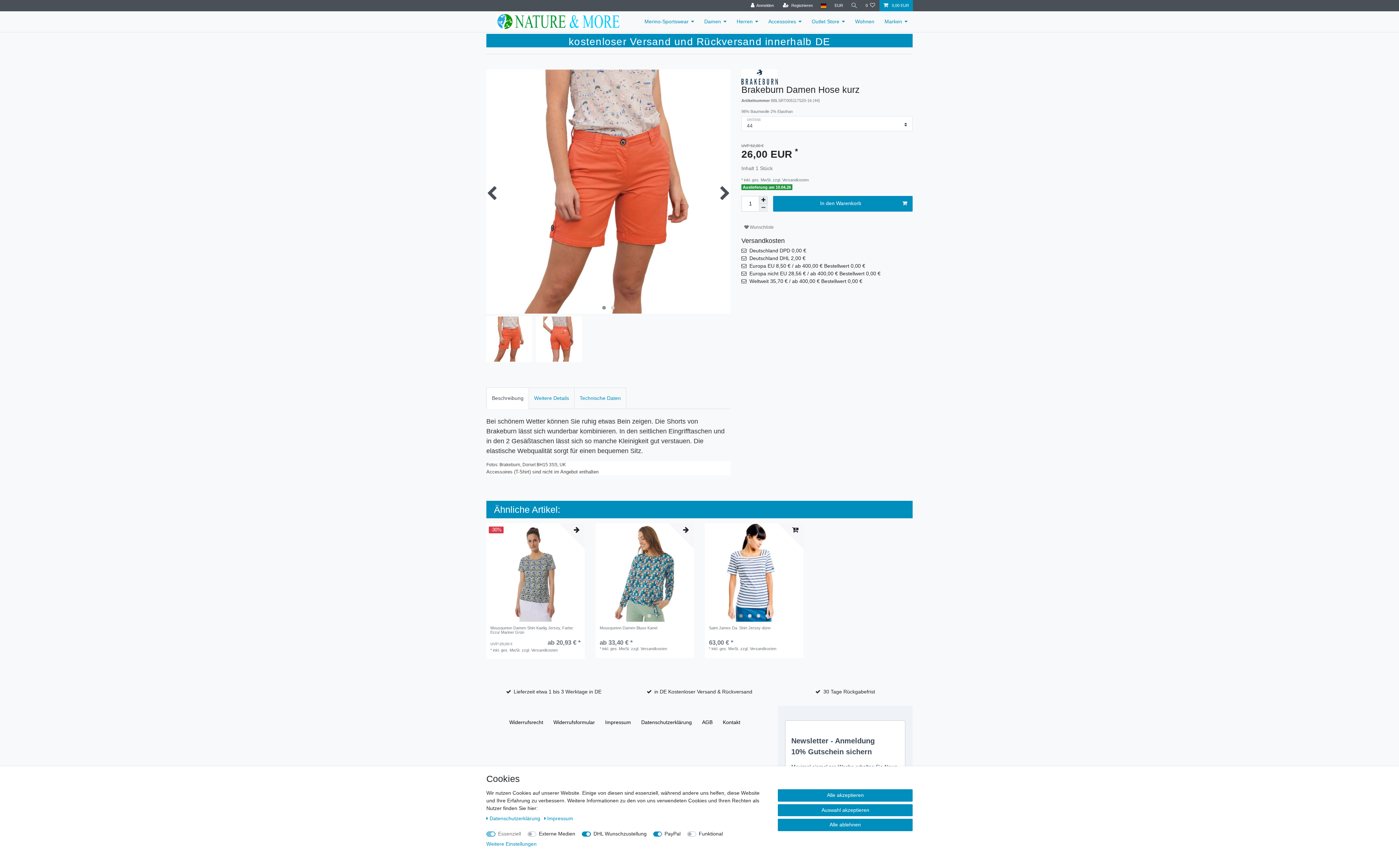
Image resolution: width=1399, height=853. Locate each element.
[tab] (507, 398)
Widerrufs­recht (526, 722)
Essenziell (509, 834)
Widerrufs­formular (574, 722)
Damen (712, 21)
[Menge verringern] (763, 208)
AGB (707, 722)
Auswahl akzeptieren (845, 810)
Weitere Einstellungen (511, 844)
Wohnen (864, 21)
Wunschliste (761, 227)
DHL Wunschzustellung (620, 834)
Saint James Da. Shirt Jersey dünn (740, 628)
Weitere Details (551, 398)
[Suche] (854, 5)
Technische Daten (600, 398)
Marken (893, 21)
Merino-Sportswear (666, 21)
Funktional (711, 834)
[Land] (823, 5)
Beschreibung (508, 398)
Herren (745, 21)
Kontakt (731, 722)
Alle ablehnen (845, 825)
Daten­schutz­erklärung (666, 722)
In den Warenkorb (840, 203)
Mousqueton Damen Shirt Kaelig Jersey (532, 630)
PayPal (673, 834)
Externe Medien (557, 834)
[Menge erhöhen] (763, 200)
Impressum (618, 722)
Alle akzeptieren (845, 795)
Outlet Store (825, 21)
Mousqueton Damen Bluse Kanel (628, 628)
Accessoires (782, 21)
